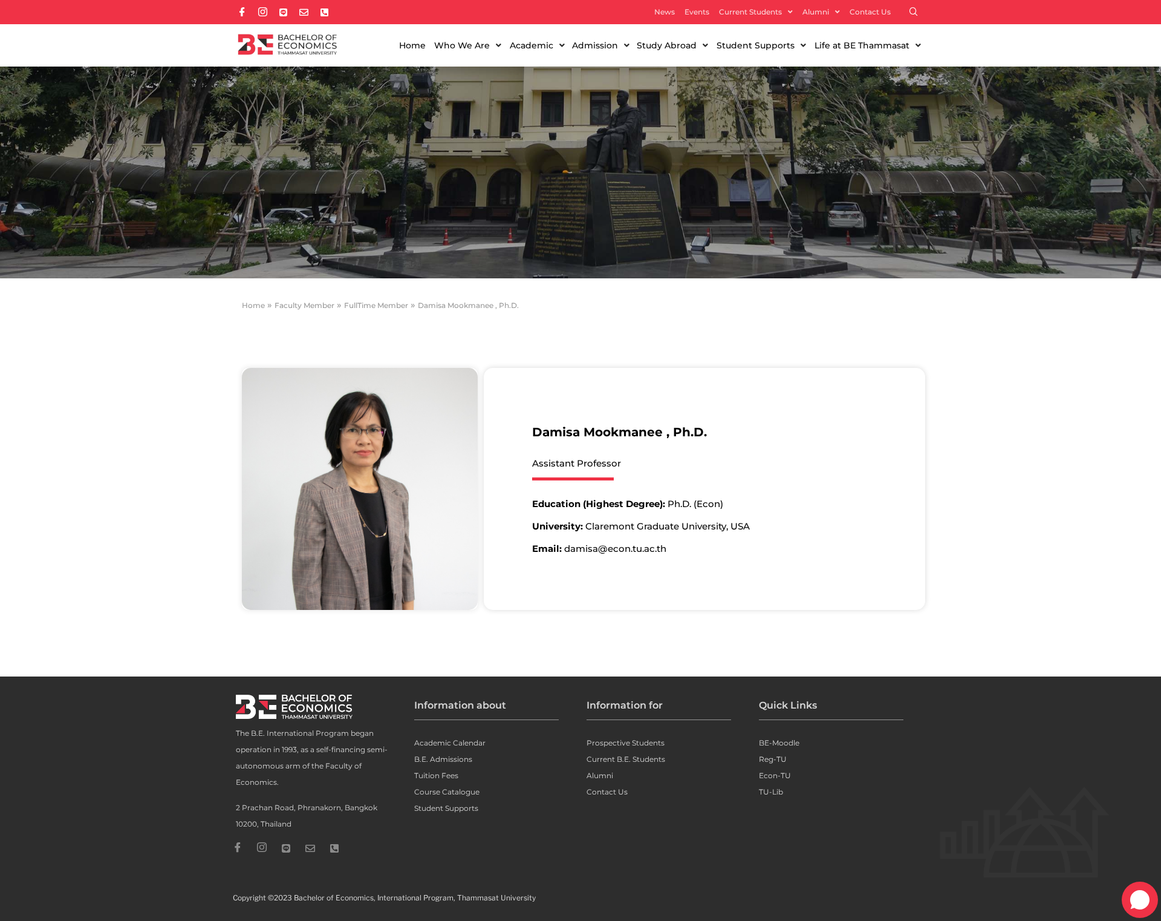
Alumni (815, 11)
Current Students (750, 11)
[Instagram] (262, 848)
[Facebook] (238, 848)
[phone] (334, 848)
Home (253, 305)
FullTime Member (376, 305)
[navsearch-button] (914, 12)
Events (697, 11)
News (664, 11)
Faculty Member (304, 305)
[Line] (286, 848)
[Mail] (310, 848)
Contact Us (870, 11)
